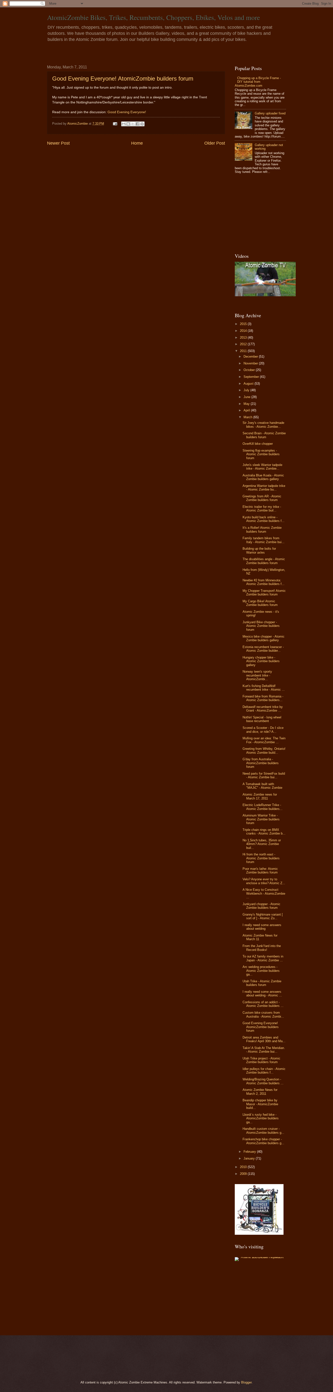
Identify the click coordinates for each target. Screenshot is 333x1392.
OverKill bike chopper (258, 443)
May (247, 404)
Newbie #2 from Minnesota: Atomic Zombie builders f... (263, 582)
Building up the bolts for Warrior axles (259, 550)
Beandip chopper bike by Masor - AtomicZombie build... (260, 1104)
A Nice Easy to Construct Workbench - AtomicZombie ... (264, 893)
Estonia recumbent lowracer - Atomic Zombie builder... (263, 648)
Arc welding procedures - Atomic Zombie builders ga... (261, 970)
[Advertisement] (265, 213)
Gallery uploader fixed (270, 113)
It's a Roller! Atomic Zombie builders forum (262, 529)
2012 (244, 344)
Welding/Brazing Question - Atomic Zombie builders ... (263, 1081)
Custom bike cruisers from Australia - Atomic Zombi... (263, 1014)
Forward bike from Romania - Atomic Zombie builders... (263, 698)
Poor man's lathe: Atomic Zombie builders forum (260, 870)
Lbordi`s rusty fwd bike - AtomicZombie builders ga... (261, 1118)
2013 (244, 337)
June (247, 397)
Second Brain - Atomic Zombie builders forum (264, 435)
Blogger (246, 1382)
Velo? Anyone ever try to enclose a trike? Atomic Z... (264, 881)
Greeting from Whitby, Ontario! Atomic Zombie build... (264, 750)
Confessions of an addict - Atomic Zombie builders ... (263, 1004)
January (250, 1158)
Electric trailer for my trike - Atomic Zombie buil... (262, 508)
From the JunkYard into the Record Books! (262, 947)
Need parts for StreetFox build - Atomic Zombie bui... (264, 775)
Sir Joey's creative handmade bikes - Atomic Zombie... (263, 424)
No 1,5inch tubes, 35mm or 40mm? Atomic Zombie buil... (262, 844)
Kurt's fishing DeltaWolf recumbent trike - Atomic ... (264, 687)
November (251, 363)
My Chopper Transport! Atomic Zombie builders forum (264, 592)
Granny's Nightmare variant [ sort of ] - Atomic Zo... (263, 916)
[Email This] (123, 123)
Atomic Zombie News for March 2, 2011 (260, 1091)
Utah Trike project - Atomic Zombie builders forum (261, 1060)
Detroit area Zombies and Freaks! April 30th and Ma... (264, 1039)
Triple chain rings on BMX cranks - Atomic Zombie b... (264, 831)
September (252, 377)
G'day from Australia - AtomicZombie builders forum (261, 763)
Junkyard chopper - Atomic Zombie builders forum (261, 905)
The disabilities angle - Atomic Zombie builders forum (264, 561)
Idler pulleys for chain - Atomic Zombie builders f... (264, 1070)
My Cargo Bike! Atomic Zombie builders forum (260, 603)
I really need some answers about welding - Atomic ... (262, 993)
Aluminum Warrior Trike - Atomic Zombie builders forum (261, 819)
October (250, 370)
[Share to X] (132, 123)
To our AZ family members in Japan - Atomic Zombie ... (263, 958)
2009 (244, 1174)
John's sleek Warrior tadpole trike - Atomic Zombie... (262, 466)
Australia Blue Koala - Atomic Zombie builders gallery (263, 477)
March (248, 417)
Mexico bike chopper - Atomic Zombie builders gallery (263, 638)
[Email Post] (114, 123)
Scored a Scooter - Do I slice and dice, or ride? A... (263, 729)
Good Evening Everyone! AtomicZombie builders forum (122, 78)
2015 (244, 324)
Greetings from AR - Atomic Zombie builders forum (262, 498)
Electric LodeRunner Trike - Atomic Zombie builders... (263, 806)
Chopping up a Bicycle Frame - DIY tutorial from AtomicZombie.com (258, 81)
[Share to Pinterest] (142, 123)
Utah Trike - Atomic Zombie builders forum (262, 983)
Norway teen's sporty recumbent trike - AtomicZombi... (257, 675)
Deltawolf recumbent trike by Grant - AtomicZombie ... (263, 708)
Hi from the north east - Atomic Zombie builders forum (261, 858)
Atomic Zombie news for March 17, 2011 (260, 796)
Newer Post (58, 143)
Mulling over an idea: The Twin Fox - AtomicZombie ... (264, 740)
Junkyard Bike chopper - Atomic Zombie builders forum (261, 625)
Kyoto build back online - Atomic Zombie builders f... (263, 519)
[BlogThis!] (128, 123)
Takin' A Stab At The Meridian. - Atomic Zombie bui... (264, 1049)
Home (137, 143)
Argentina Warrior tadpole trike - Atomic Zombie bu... (264, 487)
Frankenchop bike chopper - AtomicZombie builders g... (263, 1141)
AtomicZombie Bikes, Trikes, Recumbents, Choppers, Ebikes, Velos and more (153, 17)
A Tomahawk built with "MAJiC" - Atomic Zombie (262, 785)
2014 (244, 331)
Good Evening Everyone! (127, 112)
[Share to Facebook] (137, 123)
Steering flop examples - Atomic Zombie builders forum (261, 454)
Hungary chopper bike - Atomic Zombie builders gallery (261, 661)
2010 (244, 1167)
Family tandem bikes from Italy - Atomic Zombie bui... (263, 540)
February (250, 1151)
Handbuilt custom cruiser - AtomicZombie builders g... (263, 1130)
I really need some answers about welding (262, 926)
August (249, 383)
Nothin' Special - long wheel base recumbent (262, 719)
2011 (244, 351)
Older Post (214, 143)
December (251, 356)
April (247, 410)
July (247, 390)
